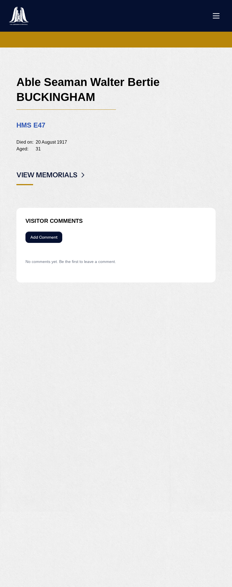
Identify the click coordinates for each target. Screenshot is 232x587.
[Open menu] (216, 16)
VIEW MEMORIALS (46, 175)
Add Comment (43, 237)
